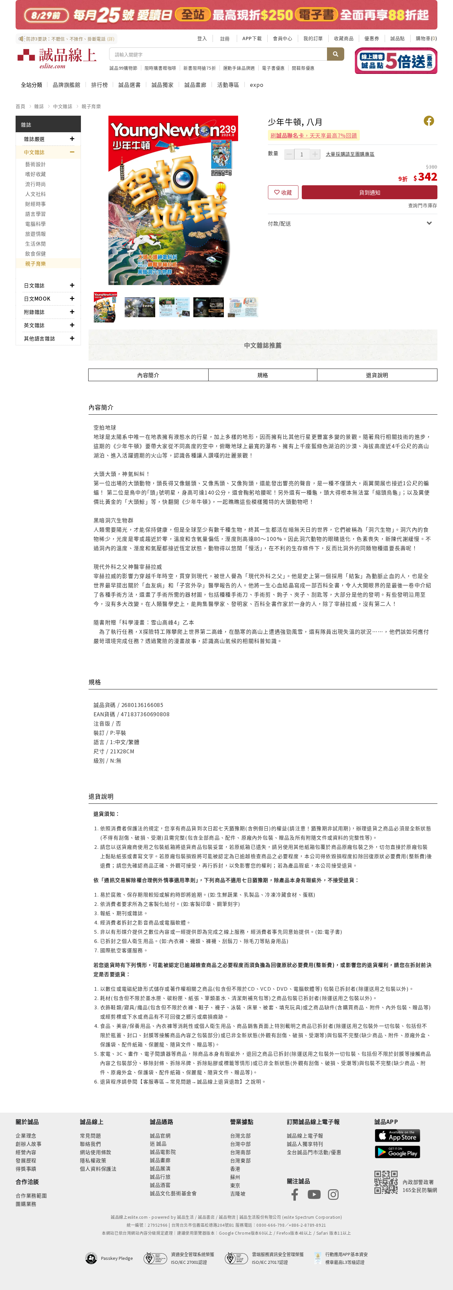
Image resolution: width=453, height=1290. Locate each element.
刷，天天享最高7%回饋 (314, 135)
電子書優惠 (273, 68)
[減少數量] (289, 154)
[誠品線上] (57, 58)
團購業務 (26, 1203)
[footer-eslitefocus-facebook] (295, 1194)
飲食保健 (35, 253)
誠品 (161, 1143)
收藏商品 (344, 38)
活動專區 (228, 84)
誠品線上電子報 (305, 1135)
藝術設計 (35, 163)
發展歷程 (26, 1160)
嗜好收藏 (35, 173)
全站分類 (31, 84)
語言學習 (35, 213)
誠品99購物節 (123, 68)
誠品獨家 (163, 84)
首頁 (21, 106)
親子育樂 (91, 106)
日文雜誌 (34, 285)
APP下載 (252, 38)
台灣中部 (240, 1143)
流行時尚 (35, 183)
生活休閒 (35, 243)
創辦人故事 (29, 1143)
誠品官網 (160, 1135)
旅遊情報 (35, 233)
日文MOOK (37, 298)
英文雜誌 (34, 325)
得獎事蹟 (26, 1168)
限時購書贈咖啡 (161, 68)
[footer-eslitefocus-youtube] (314, 1194)
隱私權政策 (93, 1160)
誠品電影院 (163, 1151)
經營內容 (26, 1151)
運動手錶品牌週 (239, 68)
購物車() (426, 38)
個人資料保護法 (98, 1168)
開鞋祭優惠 (303, 68)
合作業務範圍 (31, 1195)
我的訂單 (313, 38)
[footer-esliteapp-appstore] (397, 1134)
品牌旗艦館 (67, 84)
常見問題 (90, 1135)
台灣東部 (240, 1160)
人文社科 (35, 193)
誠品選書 (129, 84)
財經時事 (35, 203)
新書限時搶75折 (199, 68)
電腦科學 (35, 223)
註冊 (224, 38)
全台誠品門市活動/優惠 (314, 1151)
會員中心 (282, 38)
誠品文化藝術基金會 (173, 1193)
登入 (202, 38)
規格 (263, 375)
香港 (235, 1168)
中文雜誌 (63, 106)
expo (256, 84)
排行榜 (99, 84)
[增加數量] (315, 154)
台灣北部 (240, 1135)
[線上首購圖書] (396, 60)
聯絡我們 (90, 1143)
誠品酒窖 (160, 1184)
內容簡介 (148, 375)
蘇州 (235, 1176)
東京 (235, 1185)
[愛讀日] (226, 14)
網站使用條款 (95, 1151)
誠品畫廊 (195, 84)
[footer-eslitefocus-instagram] (333, 1194)
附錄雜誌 (34, 311)
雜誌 (39, 106)
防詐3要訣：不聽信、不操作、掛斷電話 (70, 38)
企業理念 (26, 1135)
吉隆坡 (238, 1193)
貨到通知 (369, 192)
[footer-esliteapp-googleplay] (397, 1151)
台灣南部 (240, 1151)
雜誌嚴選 (34, 138)
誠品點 (397, 38)
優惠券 (371, 38)
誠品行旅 (160, 1176)
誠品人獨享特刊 (305, 1143)
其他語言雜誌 (39, 338)
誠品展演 (160, 1168)
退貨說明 (377, 375)
